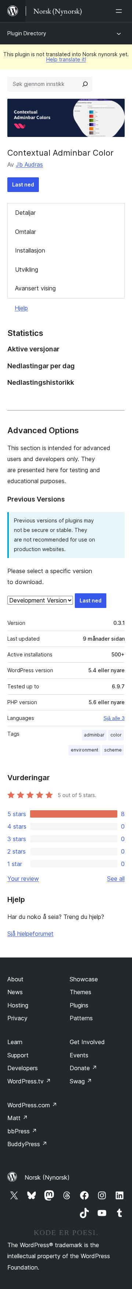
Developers (22, 1068)
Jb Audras (29, 164)
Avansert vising (35, 288)
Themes (80, 992)
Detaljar (25, 212)
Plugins (79, 1005)
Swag (81, 1081)
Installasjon (30, 250)
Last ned (23, 184)
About (15, 979)
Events (79, 1055)
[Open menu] (120, 11)
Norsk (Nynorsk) (47, 1177)
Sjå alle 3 (114, 718)
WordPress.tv (29, 1081)
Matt (17, 1118)
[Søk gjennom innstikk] (85, 84)
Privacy (17, 1018)
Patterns (81, 1018)
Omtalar (25, 231)
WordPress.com (32, 1105)
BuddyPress (27, 1144)
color (116, 735)
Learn (14, 1042)
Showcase (84, 979)
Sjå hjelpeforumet (30, 933)
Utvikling (26, 269)
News (15, 992)
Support (18, 1055)
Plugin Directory (26, 33)
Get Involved (87, 1042)
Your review (23, 878)
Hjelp (21, 308)
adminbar (94, 735)
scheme (113, 750)
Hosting (17, 1005)
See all (116, 878)
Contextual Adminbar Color (60, 152)
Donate (83, 1068)
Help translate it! (66, 59)
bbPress (22, 1131)
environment (84, 750)
